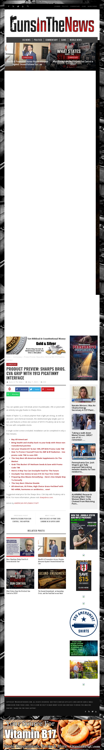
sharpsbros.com (46, 497)
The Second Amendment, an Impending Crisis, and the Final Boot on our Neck (51, 592)
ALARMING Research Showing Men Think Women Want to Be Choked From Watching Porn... (83, 499)
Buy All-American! (19, 439)
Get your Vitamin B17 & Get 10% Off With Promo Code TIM (37, 449)
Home (8, 357)
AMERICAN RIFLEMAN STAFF (26, 503)
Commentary (27, 57)
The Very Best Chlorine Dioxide (25, 483)
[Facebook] (8, 6)
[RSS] (13, 6)
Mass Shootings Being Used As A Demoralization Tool (17, 560)
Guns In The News (16, 382)
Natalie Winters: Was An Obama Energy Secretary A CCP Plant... (84, 407)
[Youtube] (22, 6)
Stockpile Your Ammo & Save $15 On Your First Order (35, 474)
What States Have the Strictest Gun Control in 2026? (73, 63)
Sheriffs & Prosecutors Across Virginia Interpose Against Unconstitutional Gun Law (27, 63)
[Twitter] (18, 6)
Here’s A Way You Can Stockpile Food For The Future (35, 470)
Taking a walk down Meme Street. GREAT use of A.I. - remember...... (82, 436)
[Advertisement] (52, 316)
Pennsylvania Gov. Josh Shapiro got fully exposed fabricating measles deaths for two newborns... (83, 467)
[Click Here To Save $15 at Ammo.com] (83, 575)
